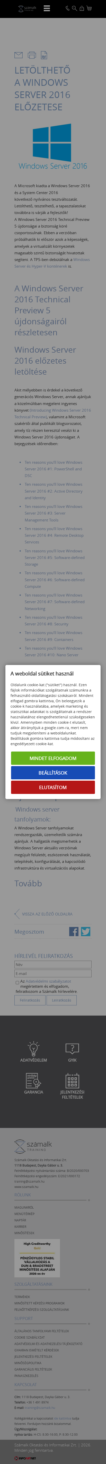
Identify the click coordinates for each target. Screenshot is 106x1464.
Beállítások (53, 773)
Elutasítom (53, 787)
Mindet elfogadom (53, 758)
